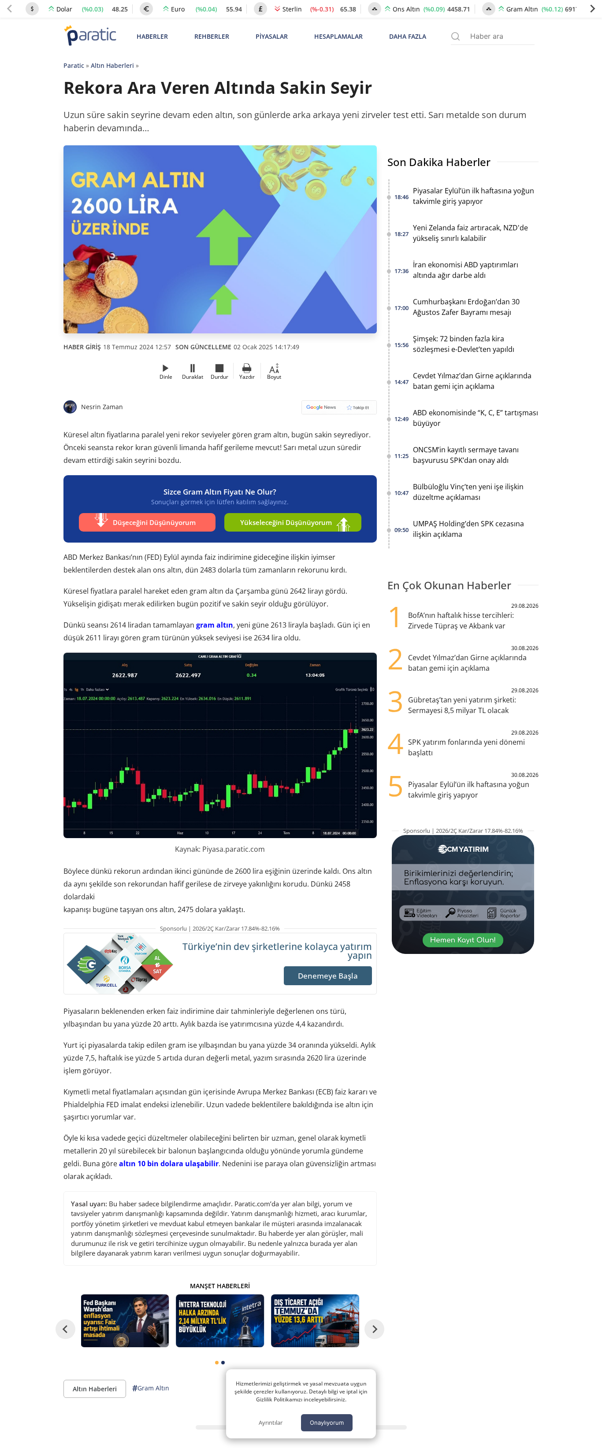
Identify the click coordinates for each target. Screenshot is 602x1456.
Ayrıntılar (270, 1422)
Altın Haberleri (112, 65)
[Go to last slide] (65, 1329)
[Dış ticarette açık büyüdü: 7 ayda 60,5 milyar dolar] (315, 1320)
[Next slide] (592, 9)
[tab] (217, 1362)
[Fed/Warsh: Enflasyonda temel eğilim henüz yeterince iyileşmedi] (125, 1320)
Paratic (73, 65)
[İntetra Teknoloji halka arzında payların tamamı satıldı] (220, 1320)
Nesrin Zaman (102, 407)
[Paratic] (89, 36)
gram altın (214, 625)
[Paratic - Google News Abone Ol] (339, 410)
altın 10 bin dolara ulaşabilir (169, 1163)
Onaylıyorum (327, 1422)
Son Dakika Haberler (439, 162)
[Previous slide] (10, 9)
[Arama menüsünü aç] (455, 36)
